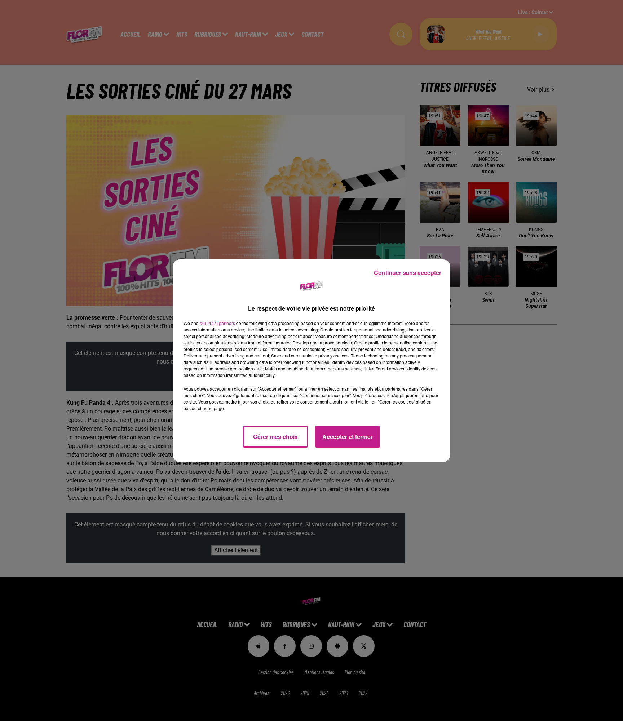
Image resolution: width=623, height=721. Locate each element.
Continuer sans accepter (407, 272)
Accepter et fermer (347, 436)
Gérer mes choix (275, 436)
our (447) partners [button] (217, 323)
